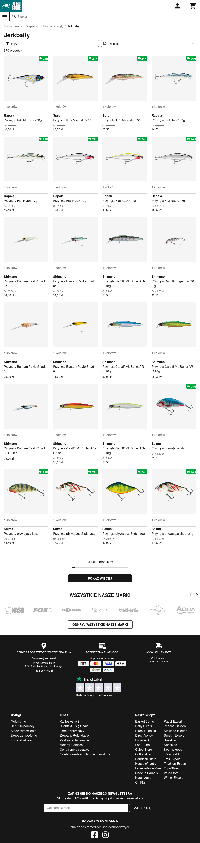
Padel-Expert (173, 721)
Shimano (10, 276)
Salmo (156, 443)
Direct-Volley (144, 735)
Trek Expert (172, 759)
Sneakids (170, 744)
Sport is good (173, 749)
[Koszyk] (193, 6)
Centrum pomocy (22, 726)
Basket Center (145, 721)
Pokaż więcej (100, 578)
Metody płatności (71, 744)
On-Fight (141, 782)
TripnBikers (172, 768)
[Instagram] (105, 835)
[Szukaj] (14, 16)
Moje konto (18, 721)
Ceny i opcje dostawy (74, 749)
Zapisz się (142, 807)
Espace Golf (143, 740)
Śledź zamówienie (23, 730)
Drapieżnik (32, 26)
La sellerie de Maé (148, 768)
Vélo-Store (171, 773)
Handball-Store (145, 759)
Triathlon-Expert (175, 763)
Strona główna (13, 26)
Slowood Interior (175, 730)
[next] (197, 595)
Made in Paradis (146, 773)
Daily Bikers (143, 726)
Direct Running (145, 730)
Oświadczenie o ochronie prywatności (86, 754)
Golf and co (143, 754)
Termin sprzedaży (72, 730)
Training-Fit (172, 754)
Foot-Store (142, 744)
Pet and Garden (175, 726)
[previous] (191, 595)
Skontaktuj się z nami (44, 658)
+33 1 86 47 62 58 (44, 670)
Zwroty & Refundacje (74, 735)
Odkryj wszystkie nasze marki (100, 624)
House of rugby (145, 763)
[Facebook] (94, 835)
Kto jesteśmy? (69, 721)
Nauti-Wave (143, 777)
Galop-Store (143, 749)
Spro (56, 115)
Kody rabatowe (21, 740)
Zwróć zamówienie (158, 661)
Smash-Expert (174, 735)
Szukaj (22, 16)
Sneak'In (170, 740)
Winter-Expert (173, 777)
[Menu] (4, 16)
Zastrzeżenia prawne (74, 740)
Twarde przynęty (53, 26)
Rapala (9, 115)
